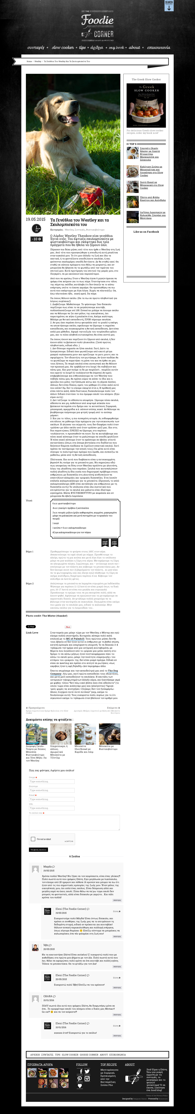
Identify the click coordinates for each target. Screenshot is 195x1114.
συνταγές (38, 47)
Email (32, 795)
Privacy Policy (162, 1095)
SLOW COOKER (70, 1054)
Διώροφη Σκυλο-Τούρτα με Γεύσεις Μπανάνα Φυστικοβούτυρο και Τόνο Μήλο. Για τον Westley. (36, 753)
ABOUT (104, 1054)
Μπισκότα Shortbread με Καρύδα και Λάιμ (84, 749)
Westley (37, 61)
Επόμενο (97, 710)
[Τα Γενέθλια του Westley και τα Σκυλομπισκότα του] (73, 143)
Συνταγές (80, 229)
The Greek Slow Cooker (117, 47)
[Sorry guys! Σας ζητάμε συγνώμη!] (32, 1083)
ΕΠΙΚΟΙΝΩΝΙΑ (117, 1054)
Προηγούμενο (47, 710)
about (136, 47)
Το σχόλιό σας (36, 812)
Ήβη (45, 945)
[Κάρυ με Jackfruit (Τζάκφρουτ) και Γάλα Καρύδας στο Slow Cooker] (64, 1083)
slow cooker (64, 47)
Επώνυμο (33, 786)
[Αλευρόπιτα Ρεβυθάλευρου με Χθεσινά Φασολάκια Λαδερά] (42, 1083)
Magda (47, 866)
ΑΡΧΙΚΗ (35, 1054)
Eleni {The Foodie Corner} (71, 908)
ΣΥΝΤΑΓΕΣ (47, 1054)
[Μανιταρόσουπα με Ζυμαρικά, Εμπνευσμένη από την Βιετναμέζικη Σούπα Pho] (32, 1072)
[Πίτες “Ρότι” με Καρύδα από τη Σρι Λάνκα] (53, 1083)
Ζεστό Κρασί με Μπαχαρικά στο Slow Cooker (152, 185)
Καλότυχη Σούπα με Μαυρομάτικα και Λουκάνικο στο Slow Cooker (151, 171)
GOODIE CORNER (89, 1054)
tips (84, 47)
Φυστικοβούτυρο (95, 229)
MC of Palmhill (75, 638)
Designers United (140, 1099)
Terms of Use (151, 1095)
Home (29, 61)
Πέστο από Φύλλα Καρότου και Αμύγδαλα (153, 199)
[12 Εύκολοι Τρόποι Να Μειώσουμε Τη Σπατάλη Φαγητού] (42, 1072)
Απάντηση (117, 900)
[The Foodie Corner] (97, 26)
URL (31, 804)
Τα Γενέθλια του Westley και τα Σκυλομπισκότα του (79, 222)
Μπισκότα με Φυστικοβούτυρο (108, 747)
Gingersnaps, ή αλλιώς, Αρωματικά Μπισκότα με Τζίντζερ (58, 752)
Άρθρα (98, 47)
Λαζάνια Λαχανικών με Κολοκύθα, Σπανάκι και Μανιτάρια (153, 215)
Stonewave (163, 1099)
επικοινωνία (158, 47)
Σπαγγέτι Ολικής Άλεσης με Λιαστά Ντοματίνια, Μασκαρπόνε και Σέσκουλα (150, 154)
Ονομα (32, 777)
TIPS (57, 1054)
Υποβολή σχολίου (38, 849)
